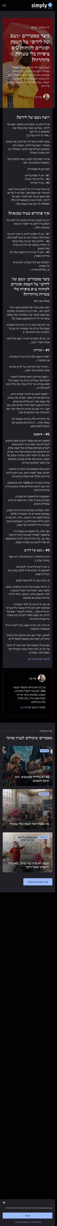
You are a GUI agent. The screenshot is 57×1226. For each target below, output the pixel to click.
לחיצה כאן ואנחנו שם (39, 659)
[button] (4, 1202)
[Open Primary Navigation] (4, 5)
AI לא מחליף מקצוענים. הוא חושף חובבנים (32, 779)
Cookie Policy (36, 1222)
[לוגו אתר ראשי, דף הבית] (41, 5)
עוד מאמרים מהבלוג (38, 882)
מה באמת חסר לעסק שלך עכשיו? (29, 824)
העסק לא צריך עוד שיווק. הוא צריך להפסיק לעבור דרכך (28, 865)
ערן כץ (23, 707)
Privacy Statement (22, 1222)
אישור (27, 1215)
